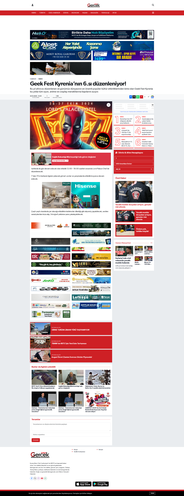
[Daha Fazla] (141, 96)
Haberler (33, 79)
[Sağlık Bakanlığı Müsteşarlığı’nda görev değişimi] (71, 377)
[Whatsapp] (45, 478)
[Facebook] (31, 478)
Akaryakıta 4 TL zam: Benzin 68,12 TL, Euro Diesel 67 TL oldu (126, 144)
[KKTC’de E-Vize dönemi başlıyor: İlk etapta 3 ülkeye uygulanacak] (44, 377)
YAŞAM (84, 13)
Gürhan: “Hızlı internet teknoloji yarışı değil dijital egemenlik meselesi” (43, 409)
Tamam (152, 493)
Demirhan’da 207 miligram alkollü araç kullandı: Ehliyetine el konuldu (126, 121)
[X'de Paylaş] (134, 96)
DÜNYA (65, 13)
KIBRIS (34, 13)
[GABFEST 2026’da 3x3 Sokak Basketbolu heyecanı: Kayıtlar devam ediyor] (97, 399)
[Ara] (153, 5)
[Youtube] (42, 478)
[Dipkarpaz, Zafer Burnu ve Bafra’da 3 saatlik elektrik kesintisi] (97, 377)
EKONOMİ (75, 13)
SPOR (114, 13)
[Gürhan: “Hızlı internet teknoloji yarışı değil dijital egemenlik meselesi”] (44, 399)
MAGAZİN (94, 13)
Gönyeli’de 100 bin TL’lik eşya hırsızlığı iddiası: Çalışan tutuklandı (127, 133)
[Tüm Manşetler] (151, 243)
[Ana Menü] (153, 13)
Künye (76, 449)
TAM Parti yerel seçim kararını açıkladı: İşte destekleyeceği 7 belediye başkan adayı (147, 133)
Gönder (36, 440)
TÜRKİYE (42, 13)
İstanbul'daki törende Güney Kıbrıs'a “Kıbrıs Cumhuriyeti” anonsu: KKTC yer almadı (147, 144)
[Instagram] (38, 478)
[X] (35, 478)
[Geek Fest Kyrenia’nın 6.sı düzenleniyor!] (71, 125)
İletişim (101, 449)
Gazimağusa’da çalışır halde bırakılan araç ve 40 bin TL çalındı (147, 121)
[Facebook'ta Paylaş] (130, 96)
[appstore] (83, 484)
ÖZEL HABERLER (54, 13)
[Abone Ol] (152, 96)
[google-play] (100, 484)
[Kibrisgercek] (93, 5)
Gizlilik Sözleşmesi (79, 451)
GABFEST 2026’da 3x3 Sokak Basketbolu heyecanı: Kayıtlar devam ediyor (96, 409)
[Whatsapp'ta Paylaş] (137, 96)
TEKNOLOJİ (105, 13)
